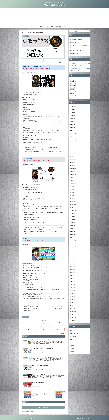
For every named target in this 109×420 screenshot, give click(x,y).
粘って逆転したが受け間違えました (78, 39)
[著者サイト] (29, 329)
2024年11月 (73, 171)
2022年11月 (73, 243)
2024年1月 (72, 201)
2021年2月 (72, 305)
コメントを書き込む (43, 407)
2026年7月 (72, 112)
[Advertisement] (54, 17)
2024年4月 (72, 192)
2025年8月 (72, 145)
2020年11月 (73, 314)
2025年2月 (72, 162)
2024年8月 (72, 180)
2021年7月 (72, 290)
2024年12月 (73, 168)
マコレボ (77, 65)
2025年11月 (73, 136)
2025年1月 (72, 165)
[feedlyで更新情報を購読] (43, 329)
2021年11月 (72, 278)
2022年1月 (72, 272)
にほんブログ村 (73, 91)
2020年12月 (73, 311)
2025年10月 (73, 139)
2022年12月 (73, 240)
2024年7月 (72, 183)
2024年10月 (73, 174)
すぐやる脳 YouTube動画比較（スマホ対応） (79, 46)
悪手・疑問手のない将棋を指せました (78, 50)
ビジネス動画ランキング (75, 87)
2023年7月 (72, 219)
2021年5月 (72, 296)
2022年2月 (72, 269)
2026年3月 (72, 124)
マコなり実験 (73, 336)
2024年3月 (72, 195)
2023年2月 (72, 234)
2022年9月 (72, 249)
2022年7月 (72, 255)
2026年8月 (72, 109)
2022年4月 (72, 264)
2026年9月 (72, 106)
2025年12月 (73, 133)
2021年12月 (73, 275)
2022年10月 (73, 246)
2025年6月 (72, 151)
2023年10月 (73, 210)
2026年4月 (72, 121)
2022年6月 (72, 258)
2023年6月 (72, 222)
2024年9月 (72, 177)
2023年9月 (72, 213)
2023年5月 (72, 225)
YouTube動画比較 (74, 333)
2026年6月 (72, 115)
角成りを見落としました (75, 53)
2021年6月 (72, 293)
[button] (89, 31)
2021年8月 (72, 287)
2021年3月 (72, 302)
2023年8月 (72, 216)
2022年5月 (72, 261)
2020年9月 (72, 320)
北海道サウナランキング (75, 339)
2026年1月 (72, 130)
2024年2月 (72, 198)
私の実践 (72, 348)
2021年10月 (73, 281)
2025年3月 (72, 159)
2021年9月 (72, 284)
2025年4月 (72, 157)
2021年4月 (72, 299)
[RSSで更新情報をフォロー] (58, 329)
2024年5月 (72, 189)
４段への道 (72, 330)
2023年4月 (72, 228)
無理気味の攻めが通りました (76, 42)
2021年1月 (72, 308)
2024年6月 (72, 186)
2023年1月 (72, 237)
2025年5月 (72, 154)
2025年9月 (72, 142)
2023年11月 (73, 207)
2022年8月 (72, 252)
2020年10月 (73, 317)
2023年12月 (73, 204)
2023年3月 (72, 231)
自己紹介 (72, 351)
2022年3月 (72, 266)
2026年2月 (72, 127)
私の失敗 (72, 345)
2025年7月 (72, 148)
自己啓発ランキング (74, 83)
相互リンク (72, 342)
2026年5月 (72, 118)
